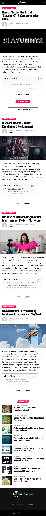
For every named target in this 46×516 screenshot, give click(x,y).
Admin (12, 25)
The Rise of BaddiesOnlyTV (14, 189)
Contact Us (31, 505)
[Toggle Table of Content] (39, 78)
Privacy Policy (21, 505)
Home (12, 505)
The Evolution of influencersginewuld (21, 283)
